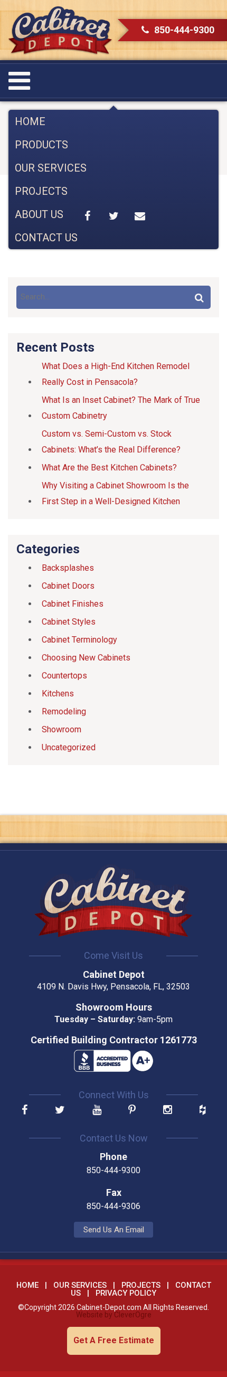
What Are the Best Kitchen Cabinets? (109, 468)
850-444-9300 (184, 29)
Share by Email (140, 216)
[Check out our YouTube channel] (97, 1111)
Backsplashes (68, 568)
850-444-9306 (113, 1206)
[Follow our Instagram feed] (167, 1111)
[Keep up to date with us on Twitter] (60, 1111)
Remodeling (64, 711)
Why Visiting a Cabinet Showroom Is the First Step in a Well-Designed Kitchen (115, 493)
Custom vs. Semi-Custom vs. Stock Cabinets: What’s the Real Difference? (111, 442)
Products (41, 144)
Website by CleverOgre (114, 1314)
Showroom (61, 729)
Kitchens (58, 693)
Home (30, 121)
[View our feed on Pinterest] (132, 1111)
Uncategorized (69, 747)
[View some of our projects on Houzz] (202, 1111)
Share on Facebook (88, 216)
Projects (41, 191)
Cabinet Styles (69, 622)
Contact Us (46, 237)
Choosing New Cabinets (86, 658)
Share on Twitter (113, 216)
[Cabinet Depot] (60, 30)
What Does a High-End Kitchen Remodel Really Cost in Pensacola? (116, 374)
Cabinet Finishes (72, 604)
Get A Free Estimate (113, 1340)
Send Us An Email (113, 1229)
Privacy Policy (126, 1293)
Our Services (51, 168)
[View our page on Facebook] (24, 1111)
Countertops (64, 676)
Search (199, 297)
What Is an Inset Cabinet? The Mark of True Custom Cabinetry (121, 408)
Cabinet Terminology (79, 640)
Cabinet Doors (68, 586)
